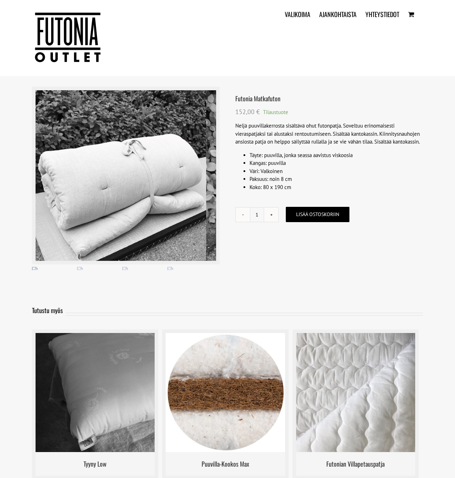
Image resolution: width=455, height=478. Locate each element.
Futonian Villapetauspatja (355, 463)
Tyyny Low (95, 463)
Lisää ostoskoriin (317, 214)
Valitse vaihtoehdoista (207, 393)
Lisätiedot (121, 393)
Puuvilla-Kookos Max (225, 463)
